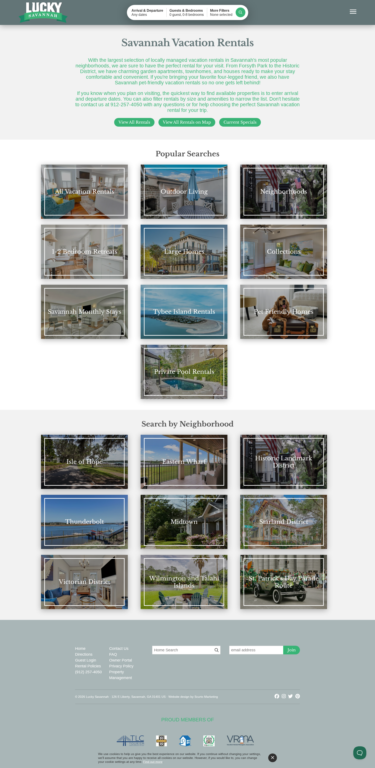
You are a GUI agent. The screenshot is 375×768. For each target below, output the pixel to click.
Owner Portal (120, 660)
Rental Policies (88, 666)
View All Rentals (134, 122)
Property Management (120, 675)
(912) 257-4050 (88, 672)
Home (80, 648)
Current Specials (240, 122)
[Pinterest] (297, 696)
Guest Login (85, 660)
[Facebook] (278, 696)
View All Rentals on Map (187, 122)
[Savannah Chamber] (163, 740)
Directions (83, 654)
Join (292, 650)
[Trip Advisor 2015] (211, 740)
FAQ (113, 654)
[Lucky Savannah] (43, 12)
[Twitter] (291, 696)
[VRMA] (242, 740)
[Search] (240, 12)
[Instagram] (284, 696)
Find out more (153, 761)
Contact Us (118, 648)
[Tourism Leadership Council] (132, 740)
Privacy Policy (121, 666)
